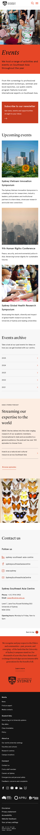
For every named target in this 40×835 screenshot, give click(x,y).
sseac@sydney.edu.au (16, 598)
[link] (20, 293)
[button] (32, 3)
